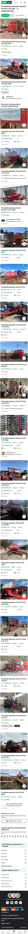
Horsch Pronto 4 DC (13, 886)
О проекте (5, 912)
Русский (23, 927)
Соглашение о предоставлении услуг (12, 919)
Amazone (13, 853)
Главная (3, 932)
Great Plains (13, 859)
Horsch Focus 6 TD (13, 880)
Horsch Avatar (13, 874)
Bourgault (13, 856)
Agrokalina (13, 850)
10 (26, 838)
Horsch (13, 863)
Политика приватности (9, 915)
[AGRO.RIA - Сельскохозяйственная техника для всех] (7, 2)
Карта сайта (5, 923)
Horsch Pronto (13, 884)
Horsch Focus (13, 877)
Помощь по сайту (14, 899)
